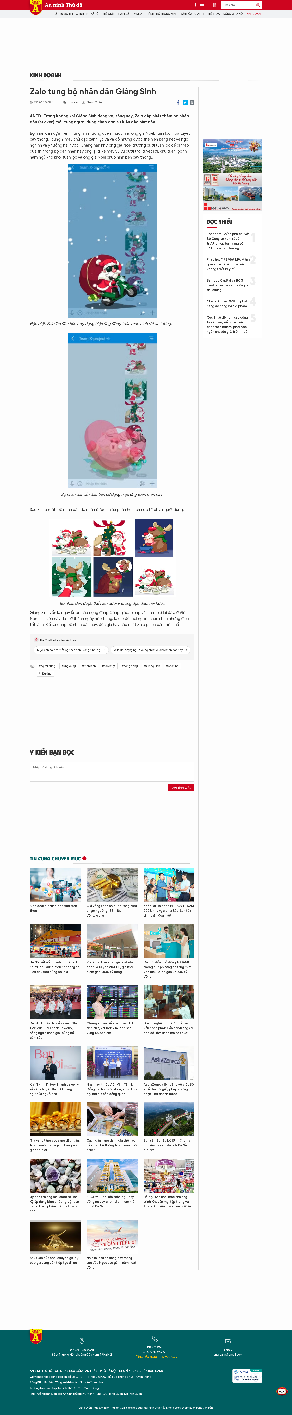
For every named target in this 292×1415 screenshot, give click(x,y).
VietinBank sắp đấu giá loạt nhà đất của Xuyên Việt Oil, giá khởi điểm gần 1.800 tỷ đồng (110, 967)
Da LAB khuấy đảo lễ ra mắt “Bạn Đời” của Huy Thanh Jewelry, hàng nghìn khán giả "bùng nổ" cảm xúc (54, 1030)
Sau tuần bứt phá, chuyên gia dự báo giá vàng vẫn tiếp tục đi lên (54, 1260)
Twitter (185, 102)
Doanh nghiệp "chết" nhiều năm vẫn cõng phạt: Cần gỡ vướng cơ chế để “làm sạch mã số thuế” (168, 1028)
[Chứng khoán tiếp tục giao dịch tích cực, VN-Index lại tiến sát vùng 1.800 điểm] (112, 1002)
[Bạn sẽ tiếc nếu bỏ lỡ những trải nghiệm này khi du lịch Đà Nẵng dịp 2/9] (169, 1119)
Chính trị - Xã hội (87, 14)
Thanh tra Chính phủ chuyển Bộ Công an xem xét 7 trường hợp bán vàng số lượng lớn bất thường (228, 241)
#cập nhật (108, 666)
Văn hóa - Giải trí (192, 14)
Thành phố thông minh (161, 14)
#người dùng (47, 666)
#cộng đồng (130, 666)
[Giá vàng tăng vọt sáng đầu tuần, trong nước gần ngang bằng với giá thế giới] (55, 1119)
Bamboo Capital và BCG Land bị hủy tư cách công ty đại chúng (228, 285)
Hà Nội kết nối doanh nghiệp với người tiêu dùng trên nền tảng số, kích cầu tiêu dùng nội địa (55, 967)
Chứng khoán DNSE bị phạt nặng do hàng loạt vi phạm (227, 303)
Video (138, 14)
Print (192, 102)
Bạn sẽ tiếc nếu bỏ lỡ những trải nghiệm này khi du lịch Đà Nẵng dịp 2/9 (167, 1145)
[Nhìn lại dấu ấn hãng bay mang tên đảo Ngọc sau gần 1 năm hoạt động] (112, 1237)
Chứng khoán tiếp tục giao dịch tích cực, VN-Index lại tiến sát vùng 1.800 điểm (110, 1028)
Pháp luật (124, 14)
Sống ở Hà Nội (233, 14)
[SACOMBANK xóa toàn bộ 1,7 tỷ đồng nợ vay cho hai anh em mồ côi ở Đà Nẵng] (112, 1176)
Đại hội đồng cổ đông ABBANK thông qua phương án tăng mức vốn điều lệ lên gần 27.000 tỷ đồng (167, 969)
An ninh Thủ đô (63, 5)
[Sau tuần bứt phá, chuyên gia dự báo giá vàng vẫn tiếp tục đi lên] (55, 1237)
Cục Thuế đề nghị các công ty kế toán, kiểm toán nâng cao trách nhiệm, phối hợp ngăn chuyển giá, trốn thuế (227, 325)
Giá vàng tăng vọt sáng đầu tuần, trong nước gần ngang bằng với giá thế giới (55, 1145)
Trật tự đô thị (62, 14)
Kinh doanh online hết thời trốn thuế (53, 908)
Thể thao (213, 14)
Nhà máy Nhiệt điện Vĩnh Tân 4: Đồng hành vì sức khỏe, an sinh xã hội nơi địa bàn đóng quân (112, 1089)
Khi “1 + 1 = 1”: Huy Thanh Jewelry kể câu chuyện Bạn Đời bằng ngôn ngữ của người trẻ (55, 1089)
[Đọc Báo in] (217, 5)
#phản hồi (172, 666)
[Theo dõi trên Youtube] (202, 5)
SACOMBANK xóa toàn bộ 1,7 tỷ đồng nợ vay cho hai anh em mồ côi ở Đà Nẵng (110, 1201)
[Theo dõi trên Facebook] (196, 5)
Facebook (178, 102)
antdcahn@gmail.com (228, 1354)
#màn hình (89, 666)
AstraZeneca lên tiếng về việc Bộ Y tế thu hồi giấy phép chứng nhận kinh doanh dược (169, 1089)
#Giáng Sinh (152, 666)
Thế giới (108, 14)
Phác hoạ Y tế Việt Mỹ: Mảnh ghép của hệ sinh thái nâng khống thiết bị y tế (228, 264)
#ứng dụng (69, 666)
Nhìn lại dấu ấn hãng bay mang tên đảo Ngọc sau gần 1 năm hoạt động (111, 1263)
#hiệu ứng (45, 673)
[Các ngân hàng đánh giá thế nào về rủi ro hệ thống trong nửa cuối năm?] (112, 1119)
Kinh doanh (254, 14)
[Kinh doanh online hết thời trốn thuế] (55, 885)
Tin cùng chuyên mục (55, 858)
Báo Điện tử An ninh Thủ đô (35, 7)
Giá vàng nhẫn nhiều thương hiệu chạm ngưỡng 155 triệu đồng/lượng (112, 911)
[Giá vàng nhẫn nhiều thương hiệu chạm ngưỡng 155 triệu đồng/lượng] (112, 885)
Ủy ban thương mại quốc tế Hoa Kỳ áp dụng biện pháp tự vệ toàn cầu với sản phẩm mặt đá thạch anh (54, 1204)
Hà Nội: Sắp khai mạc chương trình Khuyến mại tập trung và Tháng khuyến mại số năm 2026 (167, 1201)
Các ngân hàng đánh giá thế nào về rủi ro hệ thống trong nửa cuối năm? (112, 1145)
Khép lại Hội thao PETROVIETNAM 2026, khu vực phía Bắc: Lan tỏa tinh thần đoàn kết (169, 911)
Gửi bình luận (181, 787)
